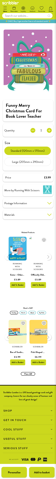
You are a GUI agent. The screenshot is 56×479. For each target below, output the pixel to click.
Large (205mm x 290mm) (27, 162)
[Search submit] (49, 15)
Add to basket (42, 472)
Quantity (9, 130)
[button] (28, 410)
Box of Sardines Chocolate (22, 352)
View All (28, 374)
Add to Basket (18, 362)
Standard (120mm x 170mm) (28, 150)
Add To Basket (18, 285)
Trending (14, 313)
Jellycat (32, 313)
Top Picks (41, 313)
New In (23, 313)
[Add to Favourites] (23, 239)
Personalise (14, 472)
